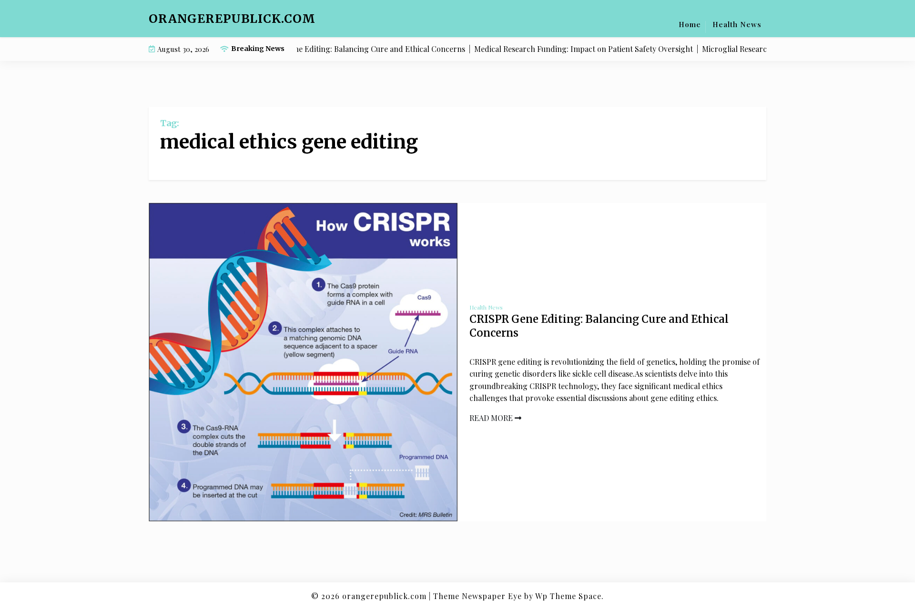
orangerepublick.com (232, 18)
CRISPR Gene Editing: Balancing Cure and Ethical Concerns (599, 326)
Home (690, 24)
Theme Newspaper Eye (477, 596)
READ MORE (492, 418)
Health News (737, 24)
